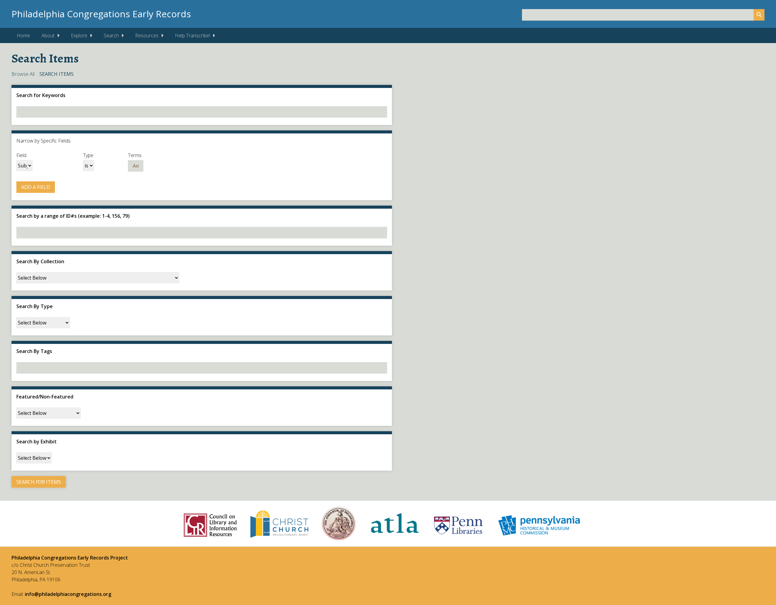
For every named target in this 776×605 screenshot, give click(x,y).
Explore (79, 35)
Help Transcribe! (192, 35)
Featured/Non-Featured (44, 396)
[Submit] (759, 15)
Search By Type (34, 306)
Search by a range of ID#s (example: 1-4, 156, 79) (73, 216)
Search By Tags (34, 351)
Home (23, 35)
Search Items (56, 74)
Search (111, 35)
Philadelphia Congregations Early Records (101, 14)
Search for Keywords (40, 95)
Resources (147, 35)
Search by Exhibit (36, 441)
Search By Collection (40, 261)
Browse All (23, 74)
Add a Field (35, 187)
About (48, 35)
